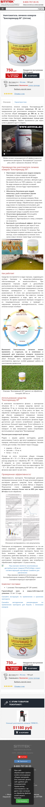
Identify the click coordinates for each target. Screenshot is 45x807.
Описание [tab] (7, 102)
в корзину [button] (32, 75)
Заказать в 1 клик (14, 76)
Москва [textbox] (22, 82)
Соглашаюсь (22, 801)
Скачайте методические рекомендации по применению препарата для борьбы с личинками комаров (22, 604)
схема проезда (34, 85)
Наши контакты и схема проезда (33, 4)
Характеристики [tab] (21, 102)
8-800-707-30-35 (31, 2)
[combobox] (22, 82)
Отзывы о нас (19, 93)
